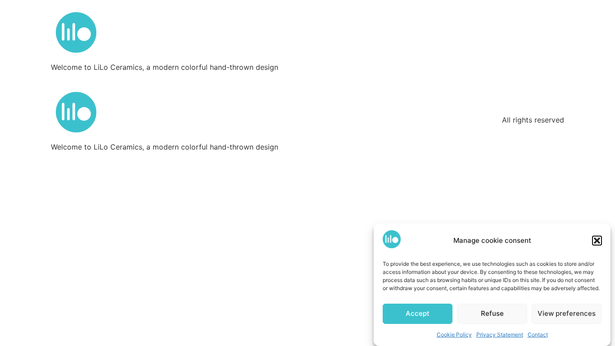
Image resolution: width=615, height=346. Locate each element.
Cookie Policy (454, 334)
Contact (538, 334)
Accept (418, 314)
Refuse (492, 314)
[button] (596, 240)
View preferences (567, 314)
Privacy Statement (499, 334)
